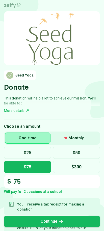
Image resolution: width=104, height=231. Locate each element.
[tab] (27, 138)
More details (14, 111)
